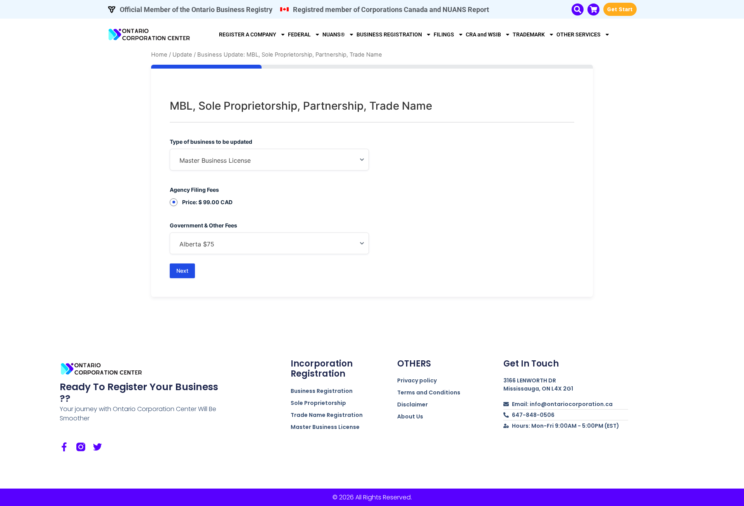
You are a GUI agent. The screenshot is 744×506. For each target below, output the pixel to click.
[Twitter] (97, 446)
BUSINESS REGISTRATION (389, 34)
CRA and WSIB (483, 34)
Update (182, 54)
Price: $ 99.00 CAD (207, 202)
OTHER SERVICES (578, 34)
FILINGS (444, 34)
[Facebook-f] (64, 446)
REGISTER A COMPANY (247, 34)
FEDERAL (299, 34)
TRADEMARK (529, 34)
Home (159, 54)
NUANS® (333, 34)
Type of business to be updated (211, 141)
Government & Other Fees (203, 225)
